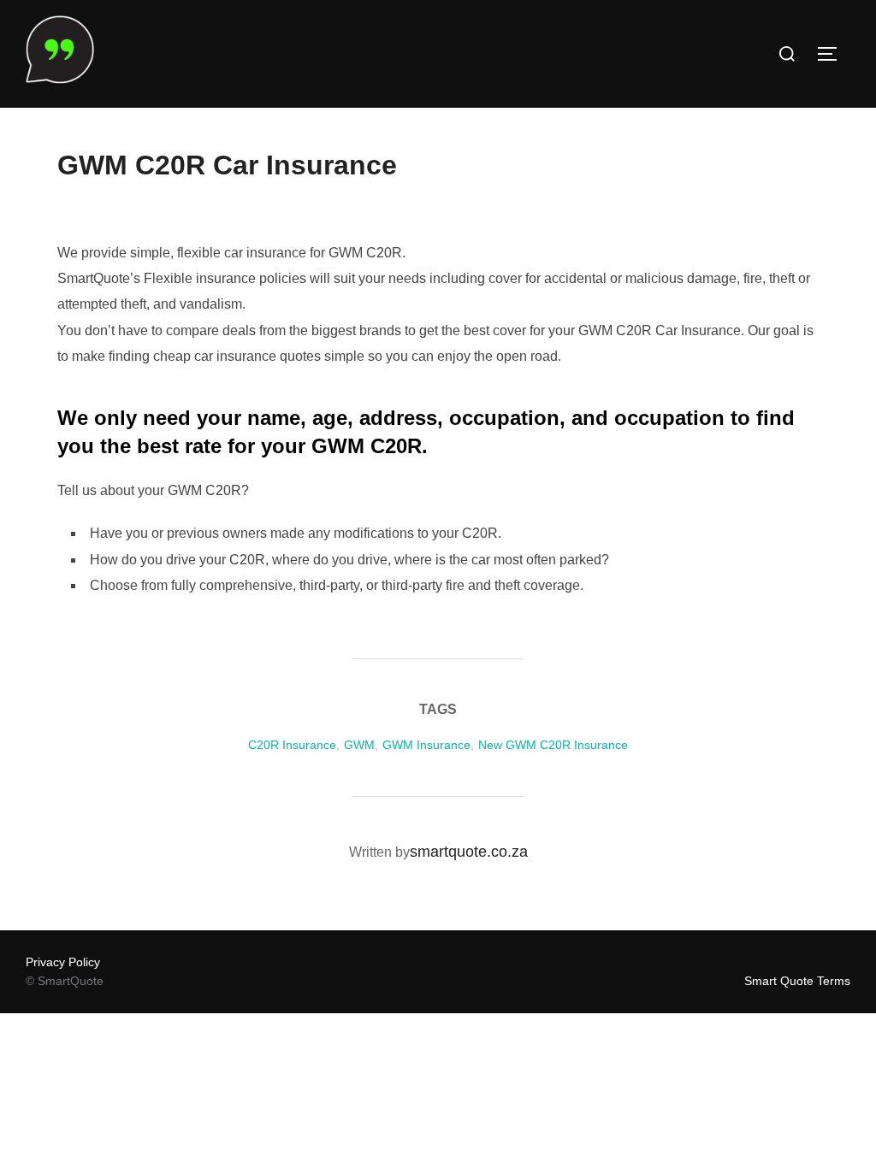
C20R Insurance (292, 745)
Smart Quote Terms (797, 981)
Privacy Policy (63, 962)
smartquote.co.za (469, 851)
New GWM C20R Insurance (553, 745)
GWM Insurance (426, 745)
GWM (359, 745)
